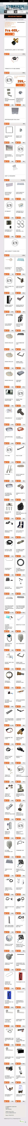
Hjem (6, 19)
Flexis (19, 1118)
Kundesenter (16, 1)
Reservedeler (21, 19)
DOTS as (10, 1118)
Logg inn (10, 1)
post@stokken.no (12, 1112)
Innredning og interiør (12, 19)
